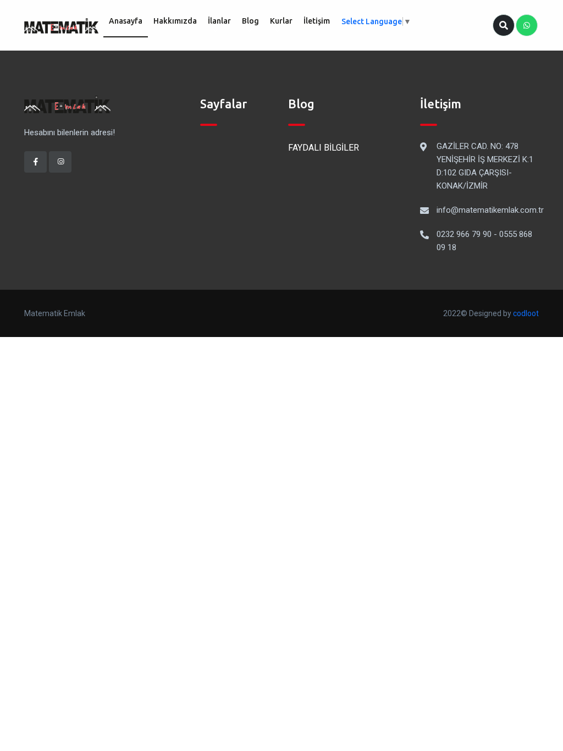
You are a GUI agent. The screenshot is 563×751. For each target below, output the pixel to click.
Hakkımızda (175, 20)
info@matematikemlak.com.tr (490, 210)
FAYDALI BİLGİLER (323, 147)
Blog (250, 20)
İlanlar (219, 20)
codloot (526, 313)
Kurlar (281, 20)
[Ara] (504, 25)
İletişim (316, 20)
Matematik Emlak (54, 313)
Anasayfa (125, 20)
